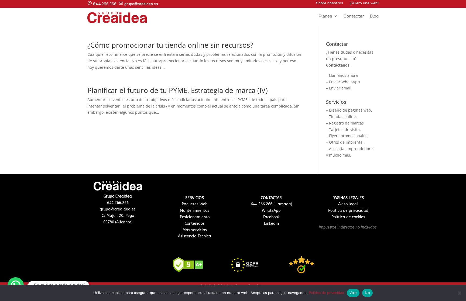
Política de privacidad (348, 210)
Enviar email (340, 88)
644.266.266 (101, 3)
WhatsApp (271, 210)
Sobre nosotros (329, 3)
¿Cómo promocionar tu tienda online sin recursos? (170, 45)
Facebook (271, 217)
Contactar (354, 16)
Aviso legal (348, 204)
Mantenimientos (194, 210)
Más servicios (195, 230)
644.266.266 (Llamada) (271, 204)
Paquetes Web (194, 204)
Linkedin (271, 223)
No (367, 292)
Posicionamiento (195, 217)
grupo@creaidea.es (138, 3)
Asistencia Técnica (194, 236)
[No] (459, 293)
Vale (353, 292)
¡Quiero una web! (364, 3)
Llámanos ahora (343, 75)
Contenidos (195, 223)
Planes (325, 16)
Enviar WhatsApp (344, 81)
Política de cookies (348, 217)
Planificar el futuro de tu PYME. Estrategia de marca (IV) (177, 90)
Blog (374, 16)
